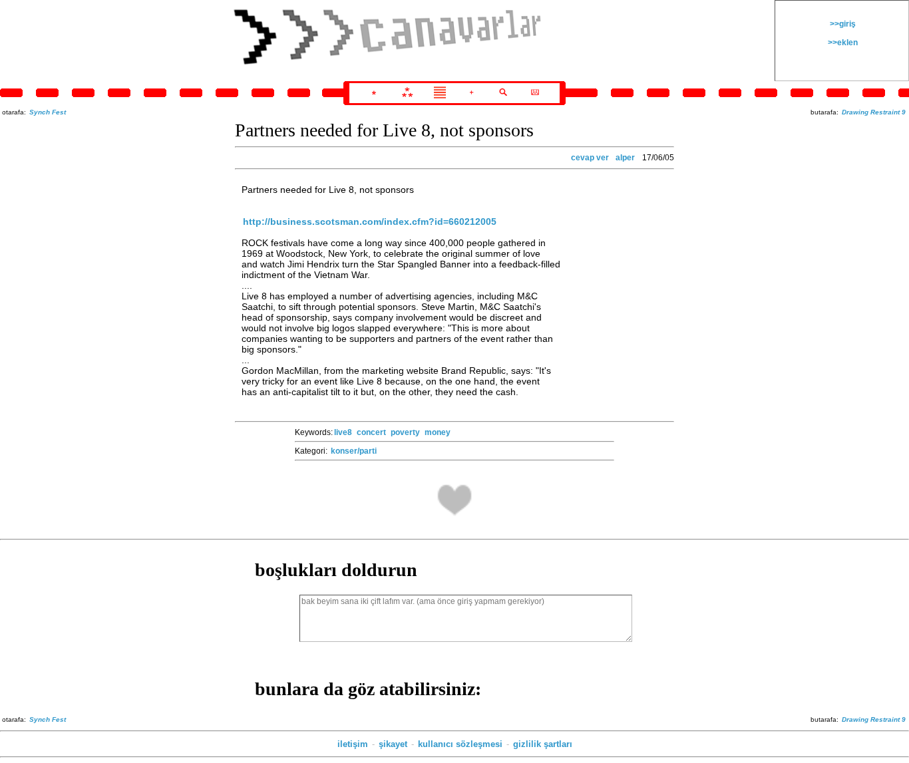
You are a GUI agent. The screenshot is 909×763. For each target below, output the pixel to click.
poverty (405, 432)
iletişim (352, 744)
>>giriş (842, 24)
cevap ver (590, 157)
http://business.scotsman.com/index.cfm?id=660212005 (369, 221)
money (438, 432)
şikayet (393, 744)
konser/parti (354, 451)
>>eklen (842, 42)
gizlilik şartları (542, 744)
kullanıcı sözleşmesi (460, 744)
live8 (343, 432)
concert (371, 432)
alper (625, 157)
